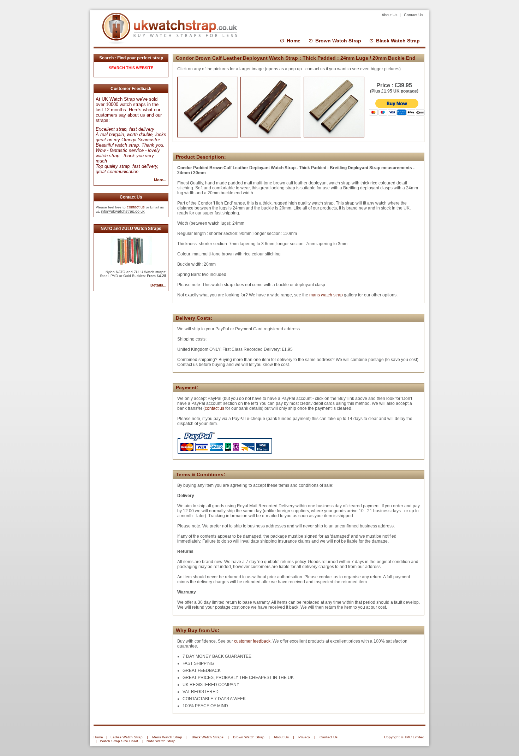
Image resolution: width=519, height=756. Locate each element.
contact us (136, 207)
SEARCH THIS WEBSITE (131, 68)
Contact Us (413, 15)
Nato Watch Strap (161, 741)
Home (293, 40)
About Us (390, 15)
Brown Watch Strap (338, 40)
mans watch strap (325, 295)
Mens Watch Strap (167, 737)
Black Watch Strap (398, 40)
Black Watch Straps (207, 737)
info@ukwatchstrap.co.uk (123, 211)
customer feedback (252, 641)
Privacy (304, 737)
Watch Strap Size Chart (119, 741)
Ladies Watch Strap (127, 737)
